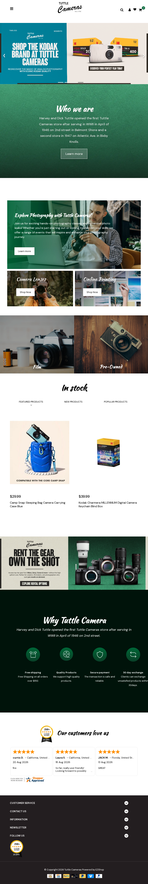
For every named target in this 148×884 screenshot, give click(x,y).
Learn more (74, 154)
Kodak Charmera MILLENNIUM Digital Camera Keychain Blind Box (108, 504)
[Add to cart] (13, 517)
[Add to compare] (29, 517)
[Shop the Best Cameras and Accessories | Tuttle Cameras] (69, 8)
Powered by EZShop (93, 869)
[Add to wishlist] (21, 517)
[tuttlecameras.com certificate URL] (74, 779)
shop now (25, 292)
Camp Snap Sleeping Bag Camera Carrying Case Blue (37, 504)
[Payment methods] (50, 876)
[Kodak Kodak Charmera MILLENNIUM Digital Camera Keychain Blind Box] (108, 452)
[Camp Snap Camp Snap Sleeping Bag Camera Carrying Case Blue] (39, 452)
